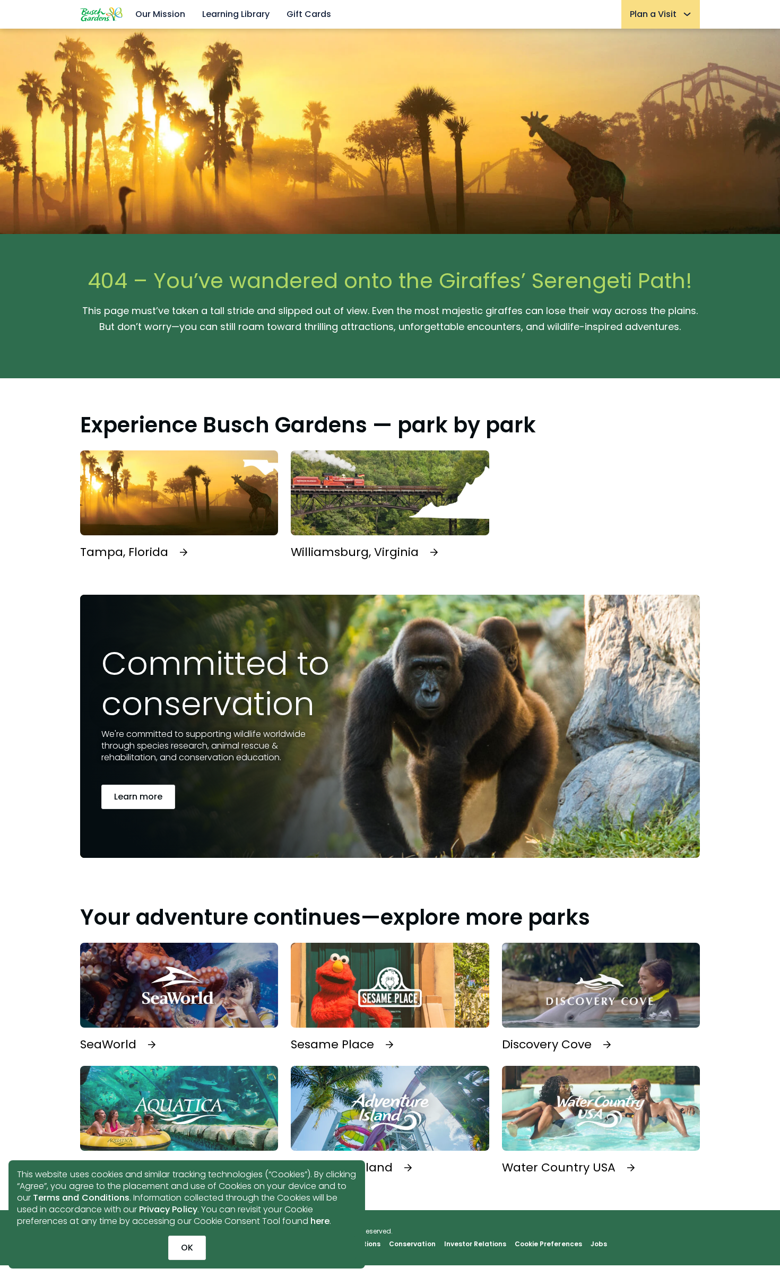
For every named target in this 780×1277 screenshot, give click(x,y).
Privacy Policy (168, 1209)
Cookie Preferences (548, 1244)
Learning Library (236, 14)
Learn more (138, 796)
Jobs (599, 1244)
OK (187, 1247)
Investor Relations (475, 1244)
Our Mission (160, 14)
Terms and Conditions (81, 1198)
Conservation (412, 1244)
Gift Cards (309, 14)
